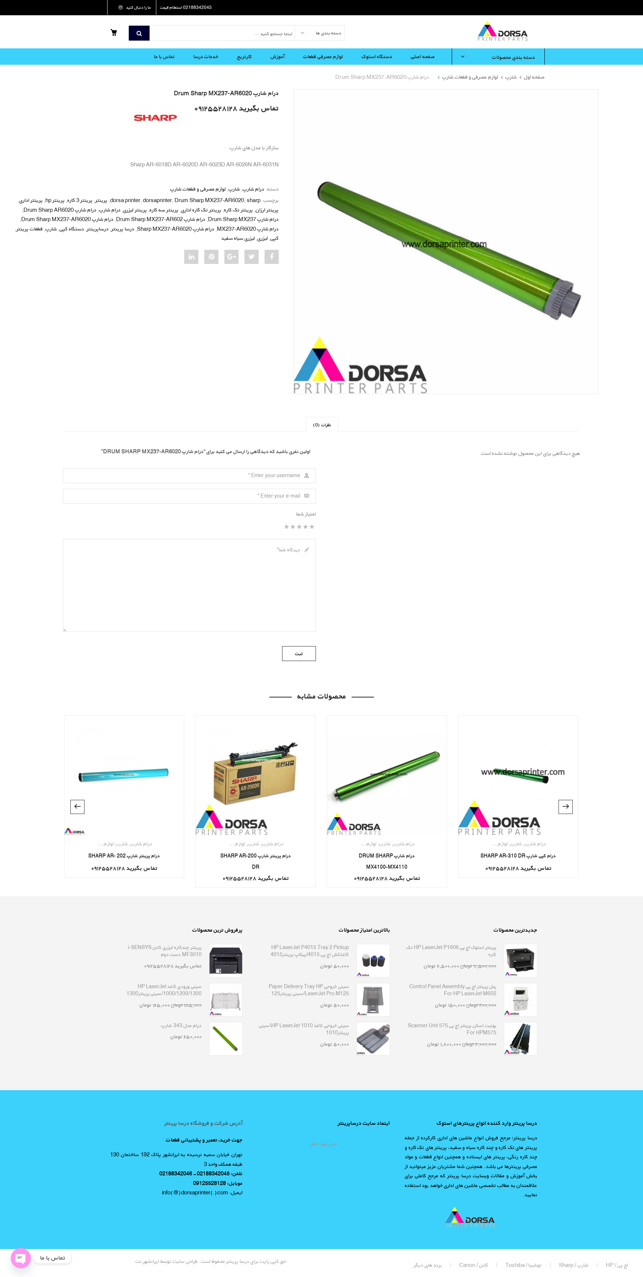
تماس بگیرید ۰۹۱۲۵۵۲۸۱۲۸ (236, 108)
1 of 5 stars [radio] (313, 526)
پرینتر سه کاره (164, 210)
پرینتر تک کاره (238, 210)
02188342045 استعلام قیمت (186, 7)
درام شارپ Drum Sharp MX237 (243, 219)
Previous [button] (566, 807)
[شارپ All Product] (155, 117)
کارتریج (244, 56)
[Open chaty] (21, 1258)
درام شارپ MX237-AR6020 (248, 229)
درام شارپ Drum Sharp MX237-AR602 (160, 219)
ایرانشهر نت (147, 1261)
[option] (446, 241)
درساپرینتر (98, 229)
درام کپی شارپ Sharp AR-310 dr (518, 855)
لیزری (262, 238)
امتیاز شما (306, 514)
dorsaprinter (157, 200)
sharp (253, 200)
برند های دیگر (428, 1265)
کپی (275, 238)
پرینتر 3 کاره (80, 200)
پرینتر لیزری (135, 210)
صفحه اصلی (423, 56)
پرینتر (101, 200)
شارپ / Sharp (574, 1265)
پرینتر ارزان (267, 210)
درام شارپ (253, 189)
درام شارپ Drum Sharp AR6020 (59, 210)
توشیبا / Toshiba (523, 1265)
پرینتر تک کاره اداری (201, 210)
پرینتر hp (55, 200)
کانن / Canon (473, 1265)
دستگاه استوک (377, 56)
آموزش (278, 56)
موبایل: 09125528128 (218, 1183)
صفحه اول (534, 77)
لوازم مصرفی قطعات (323, 56)
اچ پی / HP (617, 1265)
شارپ (511, 77)
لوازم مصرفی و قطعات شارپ (470, 77)
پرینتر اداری (31, 200)
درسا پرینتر (122, 229)
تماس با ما (164, 56)
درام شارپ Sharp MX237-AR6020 (175, 229)
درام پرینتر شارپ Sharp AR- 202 (124, 855)
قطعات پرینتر (29, 229)
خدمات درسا (205, 56)
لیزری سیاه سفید (238, 238)
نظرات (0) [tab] (322, 424)
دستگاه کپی (72, 229)
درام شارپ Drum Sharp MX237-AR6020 (67, 219)
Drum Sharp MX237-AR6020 (209, 200)
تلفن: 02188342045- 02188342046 (201, 1173)
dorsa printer (125, 200)
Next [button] (77, 807)
